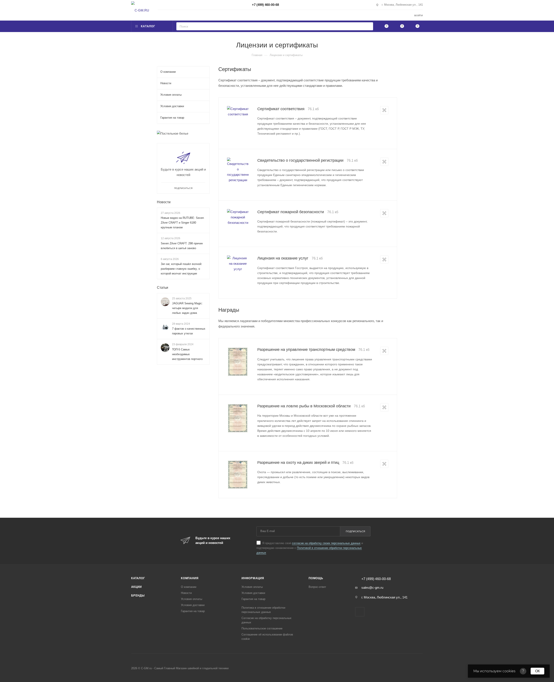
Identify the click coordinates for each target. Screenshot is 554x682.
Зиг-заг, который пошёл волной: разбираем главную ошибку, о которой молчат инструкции (181, 268)
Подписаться (355, 531)
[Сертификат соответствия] (238, 111)
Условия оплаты (191, 599)
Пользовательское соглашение (262, 628)
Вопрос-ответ (317, 586)
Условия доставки (193, 605)
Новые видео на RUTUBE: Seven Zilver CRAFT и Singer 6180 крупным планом (182, 222)
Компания (189, 578)
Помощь (316, 578)
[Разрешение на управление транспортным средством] (238, 362)
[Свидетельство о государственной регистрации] (238, 170)
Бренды (138, 595)
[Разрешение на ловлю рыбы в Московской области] (238, 418)
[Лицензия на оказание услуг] (238, 263)
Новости (164, 202)
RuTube (359, 611)
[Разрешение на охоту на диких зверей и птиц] (238, 475)
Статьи (162, 287)
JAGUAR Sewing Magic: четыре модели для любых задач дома (187, 308)
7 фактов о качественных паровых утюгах (188, 331)
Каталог (138, 578)
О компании (188, 586)
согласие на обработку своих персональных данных (326, 543)
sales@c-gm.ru (372, 587)
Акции (136, 586)
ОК (537, 671)
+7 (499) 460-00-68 (265, 4)
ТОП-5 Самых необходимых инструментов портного (187, 354)
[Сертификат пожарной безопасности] (238, 217)
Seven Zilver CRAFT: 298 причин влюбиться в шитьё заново (182, 246)
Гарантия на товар (193, 611)
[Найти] (368, 26)
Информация (253, 578)
